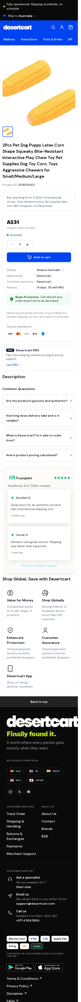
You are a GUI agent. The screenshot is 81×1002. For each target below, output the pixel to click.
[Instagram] (10, 792)
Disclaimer (17, 993)
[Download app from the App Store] (49, 967)
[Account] (62, 27)
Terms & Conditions (24, 978)
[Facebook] (28, 792)
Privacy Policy (20, 986)
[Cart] (71, 27)
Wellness (9, 39)
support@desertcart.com (35, 903)
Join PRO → (13, 365)
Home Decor (29, 39)
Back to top (39, 702)
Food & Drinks (52, 39)
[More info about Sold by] (62, 270)
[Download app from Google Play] (20, 967)
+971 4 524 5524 (27, 920)
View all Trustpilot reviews (39, 565)
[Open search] (53, 27)
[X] (19, 792)
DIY (70, 39)
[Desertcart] (17, 27)
